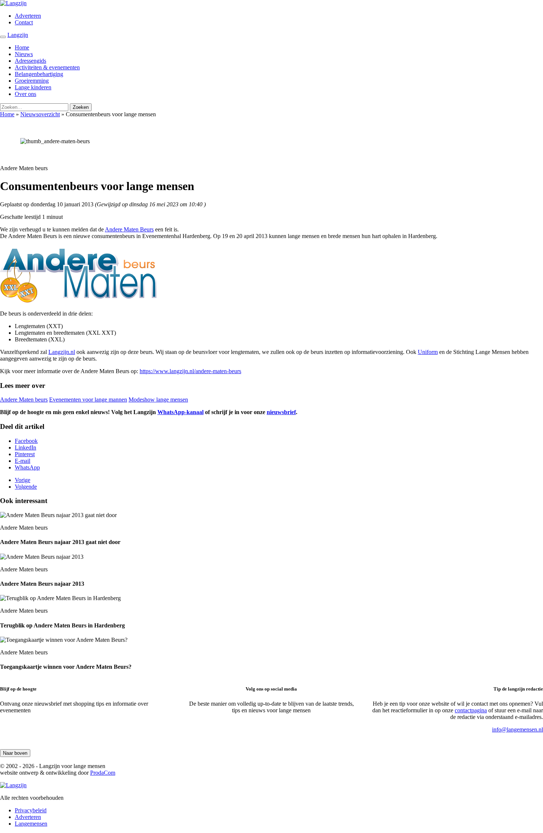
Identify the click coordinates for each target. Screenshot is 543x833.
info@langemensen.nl (517, 729)
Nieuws (24, 54)
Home (22, 47)
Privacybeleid (31, 810)
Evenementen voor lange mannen (88, 399)
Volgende (26, 486)
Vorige (22, 480)
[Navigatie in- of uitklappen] (3, 37)
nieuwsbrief (281, 412)
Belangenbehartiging (39, 74)
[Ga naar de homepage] (13, 3)
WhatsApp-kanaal (180, 412)
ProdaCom (102, 773)
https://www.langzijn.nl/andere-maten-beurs (190, 371)
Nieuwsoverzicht (40, 114)
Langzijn (17, 35)
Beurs (147, 229)
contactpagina (471, 710)
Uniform (428, 352)
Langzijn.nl (61, 352)
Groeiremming (32, 81)
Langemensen (31, 823)
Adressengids (30, 61)
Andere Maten (122, 229)
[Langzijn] (13, 785)
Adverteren (28, 16)
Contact (24, 22)
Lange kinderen (33, 87)
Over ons (25, 94)
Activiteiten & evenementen (47, 67)
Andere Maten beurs (24, 399)
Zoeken (81, 107)
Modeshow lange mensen (158, 399)
